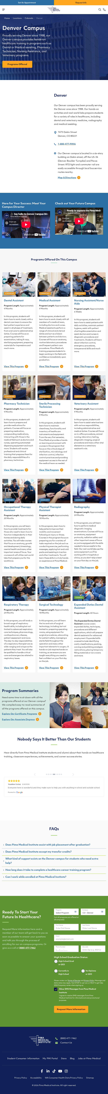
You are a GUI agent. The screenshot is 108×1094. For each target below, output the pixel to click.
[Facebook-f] (42, 1071)
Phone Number (60, 947)
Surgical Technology (51, 605)
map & (67, 178)
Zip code (85, 947)
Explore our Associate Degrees (18, 720)
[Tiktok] (54, 1071)
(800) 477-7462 (27, 948)
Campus (85, 910)
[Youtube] (60, 1071)
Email (58, 936)
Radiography (82, 507)
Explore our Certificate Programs (19, 714)
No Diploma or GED (91, 972)
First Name (59, 925)
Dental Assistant (14, 301)
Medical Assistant (49, 301)
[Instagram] (66, 1071)
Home (7, 18)
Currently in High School (63, 972)
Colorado (29, 18)
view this (14, 367)
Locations (17, 18)
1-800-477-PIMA (67, 144)
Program (58, 910)
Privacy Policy (89, 980)
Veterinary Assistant (86, 404)
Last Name (86, 925)
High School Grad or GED (66, 962)
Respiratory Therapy (16, 605)
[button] (100, 9)
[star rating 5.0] (54, 781)
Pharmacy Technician (17, 404)
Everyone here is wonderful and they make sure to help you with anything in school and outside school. (54, 788)
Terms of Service (74, 980)
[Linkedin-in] (48, 1071)
